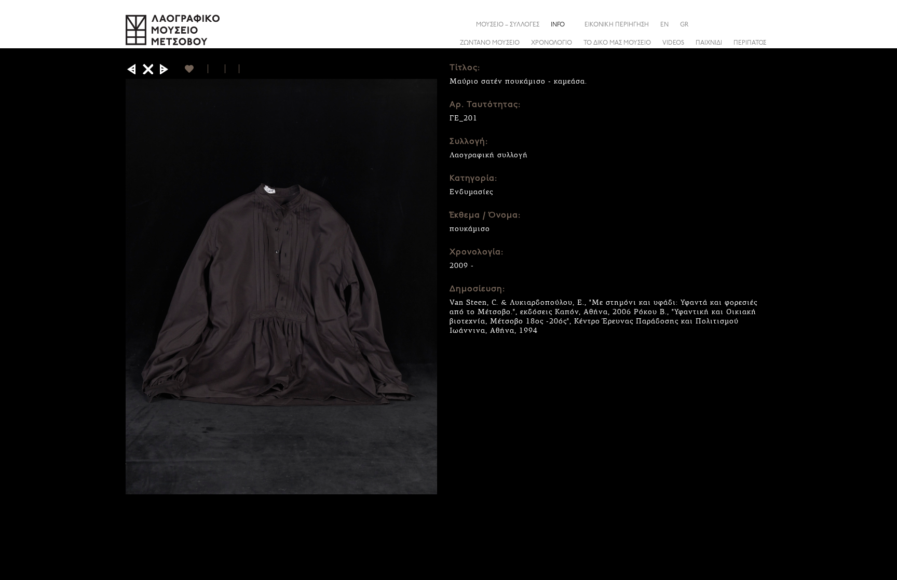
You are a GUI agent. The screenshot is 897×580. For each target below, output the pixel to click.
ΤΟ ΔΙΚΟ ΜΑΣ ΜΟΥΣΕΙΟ (617, 43)
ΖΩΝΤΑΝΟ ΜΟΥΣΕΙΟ (490, 43)
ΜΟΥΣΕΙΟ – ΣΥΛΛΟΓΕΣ (507, 25)
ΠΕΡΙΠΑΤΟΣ (749, 43)
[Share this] (763, 24)
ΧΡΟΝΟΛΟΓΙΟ (551, 43)
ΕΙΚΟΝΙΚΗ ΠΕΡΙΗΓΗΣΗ (617, 25)
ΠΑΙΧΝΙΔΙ (709, 43)
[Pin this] (243, 68)
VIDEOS (673, 43)
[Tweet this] (232, 68)
